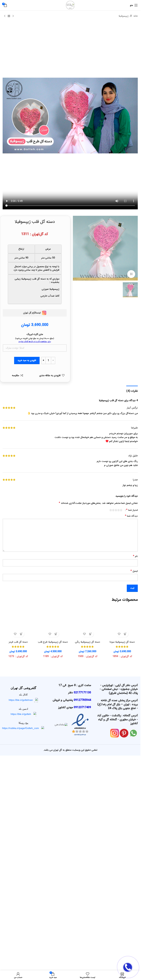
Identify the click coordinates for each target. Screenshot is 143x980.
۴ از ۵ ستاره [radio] (113, 510)
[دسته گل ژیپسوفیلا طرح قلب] (53, 738)
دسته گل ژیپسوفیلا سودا (122, 871)
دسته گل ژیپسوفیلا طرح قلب (53, 871)
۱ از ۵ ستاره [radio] (121, 510)
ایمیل (134, 571)
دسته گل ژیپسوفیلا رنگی (87, 871)
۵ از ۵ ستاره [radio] (110, 510)
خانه (135, 16)
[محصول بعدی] (5, 16)
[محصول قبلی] (13, 16)
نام (135, 556)
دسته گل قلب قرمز (18, 871)
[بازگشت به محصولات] (9, 16)
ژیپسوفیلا (124, 16)
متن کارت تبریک (35, 334)
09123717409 (82, 937)
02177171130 (82, 922)
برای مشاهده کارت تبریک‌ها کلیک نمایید (34, 341)
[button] (125, 863)
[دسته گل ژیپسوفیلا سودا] (122, 738)
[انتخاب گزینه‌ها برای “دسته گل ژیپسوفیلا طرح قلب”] (56, 863)
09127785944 (82, 929)
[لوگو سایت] (70, 5)
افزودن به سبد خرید (27, 360)
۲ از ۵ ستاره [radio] (118, 510)
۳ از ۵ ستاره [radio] (116, 510)
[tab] (132, 390)
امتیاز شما (132, 510)
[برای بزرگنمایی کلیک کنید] (131, 274)
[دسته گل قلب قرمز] (18, 738)
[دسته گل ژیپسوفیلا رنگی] (87, 738)
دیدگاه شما (131, 516)
